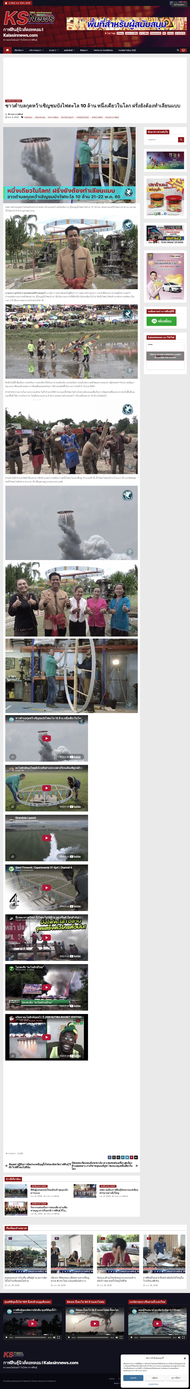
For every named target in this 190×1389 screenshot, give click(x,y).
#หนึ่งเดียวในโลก (83, 117)
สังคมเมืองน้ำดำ (57, 1238)
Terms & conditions (103, 50)
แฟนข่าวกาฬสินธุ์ (131, 33)
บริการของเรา (35, 50)
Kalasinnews (156, 33)
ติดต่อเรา (84, 50)
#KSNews (28, 117)
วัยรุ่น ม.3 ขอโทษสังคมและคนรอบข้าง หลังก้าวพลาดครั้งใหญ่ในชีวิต (116, 1279)
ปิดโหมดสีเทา (179, 4)
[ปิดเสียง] (54, 1337)
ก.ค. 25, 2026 (36, 1213)
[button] (185, 1358)
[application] (32, 1323)
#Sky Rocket (40, 117)
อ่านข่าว (53, 50)
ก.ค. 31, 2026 (105, 1196)
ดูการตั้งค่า (176, 1377)
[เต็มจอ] (58, 1337)
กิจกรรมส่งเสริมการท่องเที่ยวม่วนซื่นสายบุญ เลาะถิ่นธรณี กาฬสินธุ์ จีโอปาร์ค (49, 1210)
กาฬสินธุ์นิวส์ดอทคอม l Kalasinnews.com (40, 1362)
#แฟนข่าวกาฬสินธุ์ (112, 117)
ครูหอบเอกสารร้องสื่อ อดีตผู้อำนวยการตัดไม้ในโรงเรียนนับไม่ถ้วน (26, 1279)
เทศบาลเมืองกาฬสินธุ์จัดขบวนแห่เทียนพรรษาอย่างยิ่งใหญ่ (119, 1191)
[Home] (7, 50)
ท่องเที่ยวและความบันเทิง (13, 101)
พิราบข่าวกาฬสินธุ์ (15, 114)
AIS (164, 33)
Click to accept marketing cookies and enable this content (165, 356)
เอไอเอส (170, 33)
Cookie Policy (153, 1384)
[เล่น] (6, 1337)
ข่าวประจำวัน (180, 33)
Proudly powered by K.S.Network (17, 1381)
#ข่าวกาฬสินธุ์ (53, 117)
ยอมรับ (133, 1377)
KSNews (120, 33)
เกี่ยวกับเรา (19, 50)
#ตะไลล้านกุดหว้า (67, 117)
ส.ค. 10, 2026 (36, 1196)
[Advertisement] (95, 79)
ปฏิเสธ (155, 1377)
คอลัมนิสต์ (68, 50)
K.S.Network (51, 1381)
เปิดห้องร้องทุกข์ (10, 1238)
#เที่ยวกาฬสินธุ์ (97, 117)
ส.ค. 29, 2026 (13, 1285)
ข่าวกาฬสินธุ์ (144, 33)
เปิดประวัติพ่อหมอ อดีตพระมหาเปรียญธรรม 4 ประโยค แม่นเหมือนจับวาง (70, 1279)
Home (111, 1378)
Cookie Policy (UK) (127, 50)
